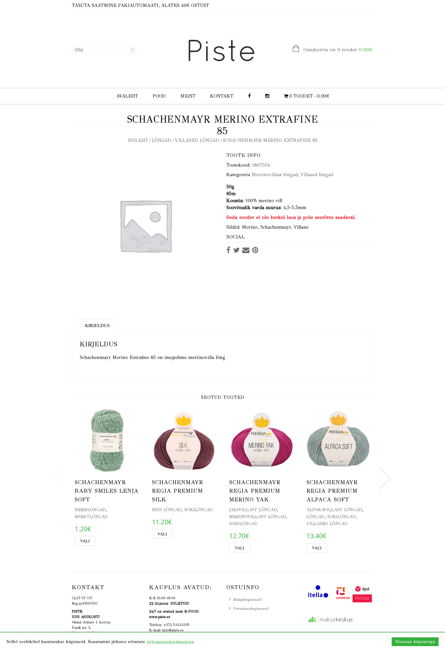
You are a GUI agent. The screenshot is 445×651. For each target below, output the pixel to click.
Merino (250, 227)
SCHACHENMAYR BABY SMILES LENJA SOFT (107, 491)
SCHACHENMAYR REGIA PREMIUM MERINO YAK (254, 491)
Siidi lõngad (167, 509)
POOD (159, 96)
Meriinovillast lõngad (275, 174)
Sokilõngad (198, 509)
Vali (85, 541)
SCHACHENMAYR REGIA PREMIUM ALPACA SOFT (332, 491)
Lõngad (161, 140)
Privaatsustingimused (250, 608)
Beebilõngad (90, 509)
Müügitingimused (247, 599)
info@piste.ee (173, 630)
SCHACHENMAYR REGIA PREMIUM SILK (177, 491)
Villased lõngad (197, 140)
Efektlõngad (91, 516)
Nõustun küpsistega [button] (415, 641)
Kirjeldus (97, 325)
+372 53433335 (177, 625)
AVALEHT (127, 96)
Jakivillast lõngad (253, 509)
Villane (301, 227)
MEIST (187, 96)
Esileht (138, 140)
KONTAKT (221, 96)
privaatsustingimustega (170, 641)
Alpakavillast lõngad (334, 509)
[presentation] (59, 478)
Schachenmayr (275, 227)
